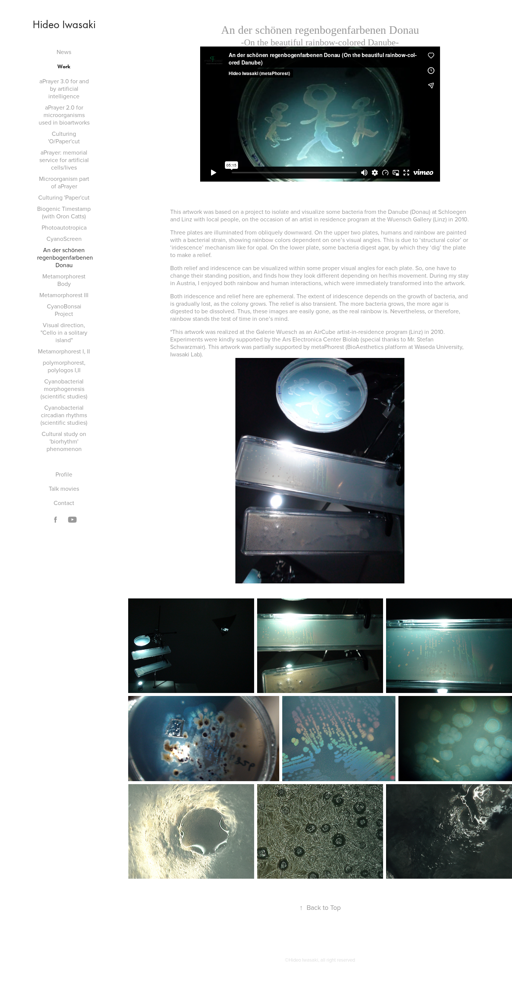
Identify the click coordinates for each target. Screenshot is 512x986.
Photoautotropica (64, 227)
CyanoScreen (64, 238)
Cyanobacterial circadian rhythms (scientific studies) (63, 415)
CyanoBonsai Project (64, 310)
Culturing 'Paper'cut (64, 197)
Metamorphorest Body (63, 280)
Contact (64, 503)
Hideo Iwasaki (64, 24)
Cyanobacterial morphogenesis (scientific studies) (63, 388)
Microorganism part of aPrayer (64, 182)
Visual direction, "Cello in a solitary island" (63, 332)
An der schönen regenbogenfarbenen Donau (65, 257)
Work (63, 66)
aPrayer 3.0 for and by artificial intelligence (64, 88)
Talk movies (64, 488)
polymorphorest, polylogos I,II (64, 366)
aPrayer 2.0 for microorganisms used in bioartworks (64, 114)
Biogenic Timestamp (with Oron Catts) (64, 212)
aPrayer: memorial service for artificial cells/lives (64, 159)
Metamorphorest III (63, 295)
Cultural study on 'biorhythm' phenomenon (64, 441)
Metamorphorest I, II (64, 351)
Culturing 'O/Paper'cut (64, 137)
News (64, 52)
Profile (63, 474)
